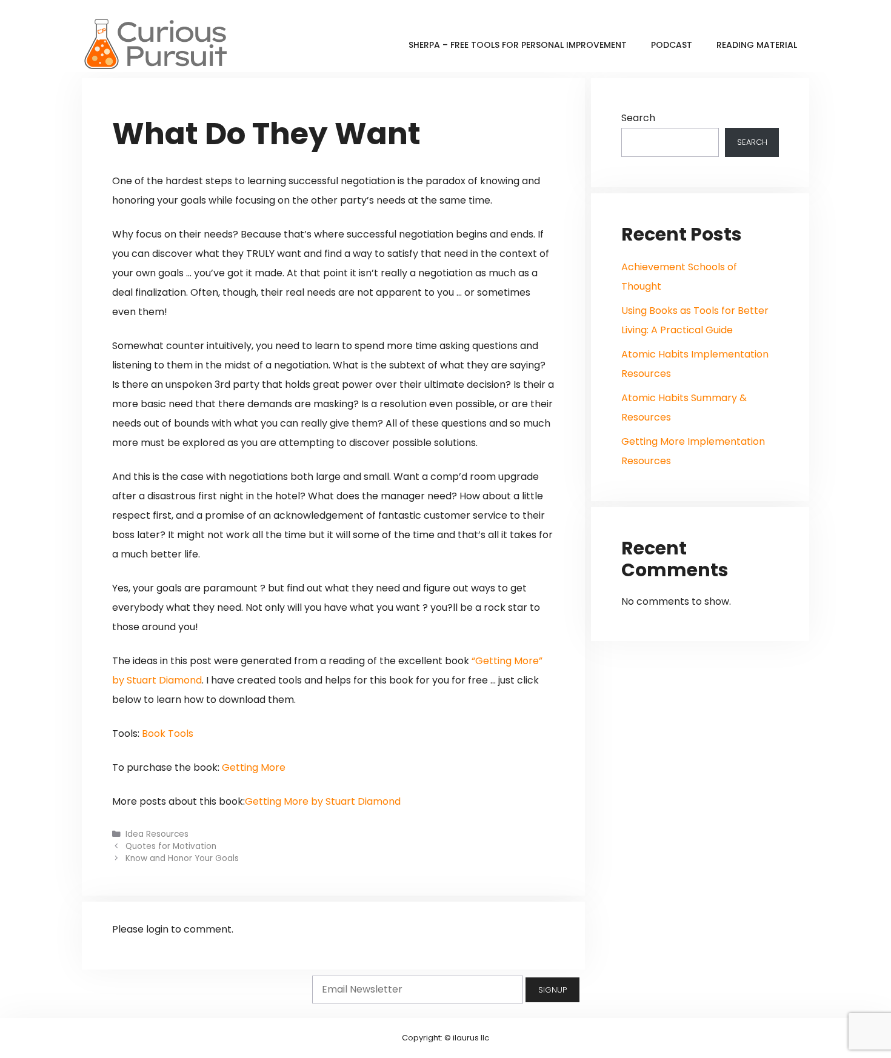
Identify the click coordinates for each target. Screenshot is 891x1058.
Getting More (253, 767)
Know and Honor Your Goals (182, 858)
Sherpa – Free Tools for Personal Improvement (518, 45)
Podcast (671, 45)
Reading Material (756, 45)
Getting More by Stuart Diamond (323, 801)
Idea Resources (157, 834)
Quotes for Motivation (170, 846)
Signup (552, 990)
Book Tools (167, 733)
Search (638, 118)
